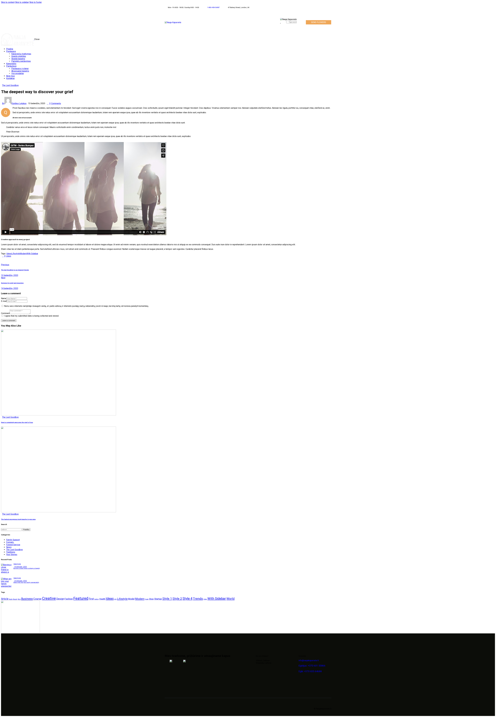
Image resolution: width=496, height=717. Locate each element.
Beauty (15, 599)
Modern (23, 253)
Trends (198, 598)
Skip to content (8, 2)
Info (115, 599)
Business (27, 598)
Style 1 (167, 598)
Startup (158, 598)
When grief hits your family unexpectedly (26, 582)
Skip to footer (35, 2)
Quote (147, 599)
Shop (151, 599)
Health (102, 599)
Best (19, 599)
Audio (11, 599)
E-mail (4, 301)
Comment (5, 313)
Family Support (13, 540)
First (91, 598)
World (230, 598)
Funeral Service (13, 544)
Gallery (96, 599)
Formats (10, 542)
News (8, 547)
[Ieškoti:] (11, 529)
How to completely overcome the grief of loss (17, 422)
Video (205, 599)
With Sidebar (32, 253)
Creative (49, 598)
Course (37, 598)
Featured (80, 598)
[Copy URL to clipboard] (26, 260)
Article (5, 598)
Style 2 (177, 598)
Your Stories (11, 554)
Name (3, 298)
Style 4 (187, 598)
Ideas (8, 253)
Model (131, 598)
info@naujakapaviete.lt (309, 660)
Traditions (10, 552)
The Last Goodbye (10, 85)
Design (60, 598)
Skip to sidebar (22, 2)
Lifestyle (15, 253)
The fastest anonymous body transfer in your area (18, 519)
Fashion (69, 598)
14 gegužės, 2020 (20, 567)
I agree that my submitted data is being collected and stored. (31, 316)
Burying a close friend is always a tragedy (26, 568)
